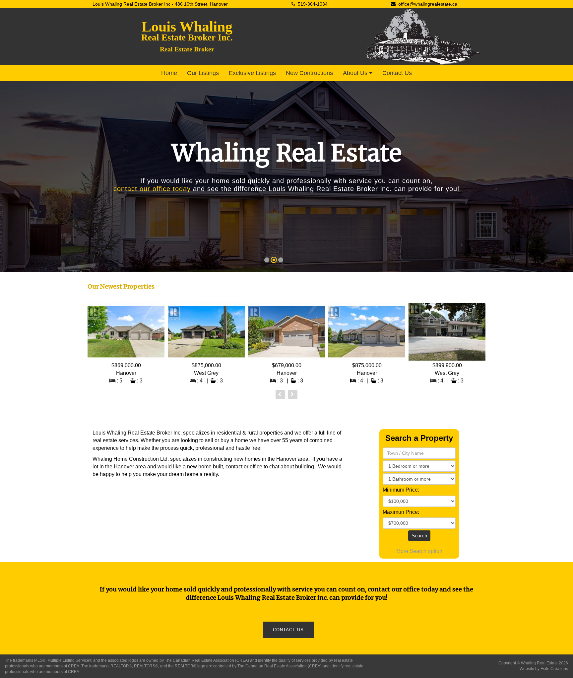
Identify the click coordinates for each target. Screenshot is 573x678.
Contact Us (397, 73)
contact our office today (152, 188)
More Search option (419, 551)
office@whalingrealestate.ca (427, 4)
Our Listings (203, 73)
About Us (356, 73)
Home (169, 73)
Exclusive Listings (252, 73)
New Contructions (309, 73)
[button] (13, 178)
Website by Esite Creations (544, 668)
